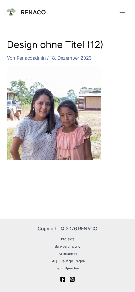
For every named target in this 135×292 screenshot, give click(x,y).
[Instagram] (72, 279)
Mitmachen (68, 254)
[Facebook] (63, 279)
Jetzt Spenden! (68, 268)
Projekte (67, 239)
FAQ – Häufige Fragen (68, 261)
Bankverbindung (68, 246)
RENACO (33, 12)
